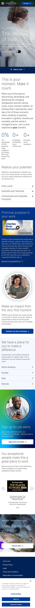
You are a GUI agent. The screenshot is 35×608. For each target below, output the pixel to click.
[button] (17, 186)
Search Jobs (18, 69)
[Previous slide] (3, 488)
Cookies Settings (16, 594)
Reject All (16, 599)
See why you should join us (11, 261)
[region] (17, 593)
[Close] (31, 581)
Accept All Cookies (15, 604)
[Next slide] (31, 488)
